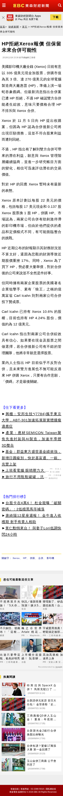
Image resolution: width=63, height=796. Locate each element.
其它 (24, 26)
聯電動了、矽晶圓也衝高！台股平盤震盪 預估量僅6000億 (53, 603)
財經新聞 (14, 26)
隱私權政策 (51, 789)
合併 (40, 558)
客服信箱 (15, 789)
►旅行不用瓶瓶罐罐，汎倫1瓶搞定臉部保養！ (25, 477)
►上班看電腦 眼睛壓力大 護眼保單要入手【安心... (25, 470)
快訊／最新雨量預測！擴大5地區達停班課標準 (32, 603)
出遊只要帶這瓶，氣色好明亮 (10, 656)
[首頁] (31, 5)
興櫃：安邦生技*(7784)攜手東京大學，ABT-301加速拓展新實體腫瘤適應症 (31, 420)
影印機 (50, 558)
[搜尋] (59, 8)
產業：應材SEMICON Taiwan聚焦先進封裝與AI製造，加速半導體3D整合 (31, 439)
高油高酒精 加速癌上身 (53, 656)
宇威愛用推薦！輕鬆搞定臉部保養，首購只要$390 (53, 630)
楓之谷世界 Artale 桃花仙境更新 (32, 630)
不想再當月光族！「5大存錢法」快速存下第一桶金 (10, 603)
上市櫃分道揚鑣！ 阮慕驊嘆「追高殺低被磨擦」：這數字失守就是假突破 (32, 657)
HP (25, 558)
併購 (32, 558)
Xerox (16, 558)
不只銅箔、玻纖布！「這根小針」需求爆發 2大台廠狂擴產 (10, 630)
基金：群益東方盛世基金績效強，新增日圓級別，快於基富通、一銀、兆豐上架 (31, 458)
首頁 (2, 26)
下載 (56, 17)
